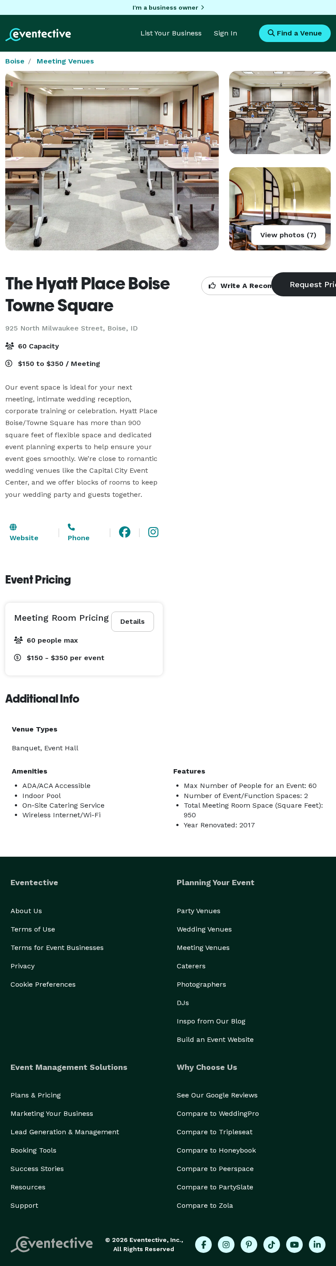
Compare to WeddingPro (218, 1113)
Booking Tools (33, 1150)
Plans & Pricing (35, 1095)
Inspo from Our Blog (211, 1021)
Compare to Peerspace (215, 1168)
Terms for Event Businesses (57, 947)
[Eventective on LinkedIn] (317, 1244)
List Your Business (171, 33)
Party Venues (198, 911)
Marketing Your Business (51, 1113)
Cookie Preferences (43, 984)
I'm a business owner (165, 7)
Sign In (225, 33)
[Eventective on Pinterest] (249, 1244)
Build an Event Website (215, 1039)
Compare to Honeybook (216, 1150)
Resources (28, 1187)
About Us (26, 911)
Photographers (201, 984)
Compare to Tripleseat (214, 1132)
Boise (14, 61)
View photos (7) (288, 235)
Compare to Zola (205, 1205)
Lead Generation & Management (64, 1132)
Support (24, 1205)
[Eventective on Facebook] (203, 1244)
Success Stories (37, 1168)
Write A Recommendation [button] (265, 285)
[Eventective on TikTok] (271, 1244)
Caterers (191, 966)
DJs (183, 1003)
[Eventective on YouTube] (294, 1244)
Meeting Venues (65, 61)
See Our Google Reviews (217, 1095)
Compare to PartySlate (215, 1187)
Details (132, 621)
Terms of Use (32, 929)
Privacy (22, 966)
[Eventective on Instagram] (226, 1244)
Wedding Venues (204, 929)
